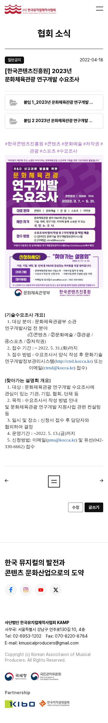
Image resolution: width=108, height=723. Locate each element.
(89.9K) (59, 120)
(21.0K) (59, 102)
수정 (75, 507)
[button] (54, 481)
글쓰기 (93, 507)
